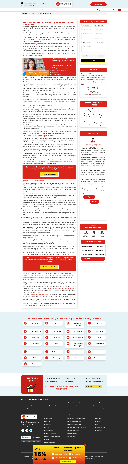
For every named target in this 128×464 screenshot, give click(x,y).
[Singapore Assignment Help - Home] (64, 4)
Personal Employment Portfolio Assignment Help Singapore (91, 120)
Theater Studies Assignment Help (91, 125)
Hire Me (94, 203)
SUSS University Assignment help (76, 418)
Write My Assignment (38, 73)
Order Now (98, 4)
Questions (63, 10)
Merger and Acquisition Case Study (92, 115)
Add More (101, 56)
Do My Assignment (28, 402)
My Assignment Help (50, 405)
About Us (47, 421)
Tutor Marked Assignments (74, 408)
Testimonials (48, 418)
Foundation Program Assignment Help (93, 123)
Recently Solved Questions (52, 436)
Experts (82, 10)
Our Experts (89, 199)
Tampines (98, 421)
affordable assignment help (53, 299)
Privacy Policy (49, 430)
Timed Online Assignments (74, 405)
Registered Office (50, 442)
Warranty (47, 427)
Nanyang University (72, 433)
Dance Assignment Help (89, 109)
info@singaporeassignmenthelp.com (35, 3)
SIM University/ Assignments (74, 424)
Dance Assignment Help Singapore (42, 13)
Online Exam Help (49, 408)
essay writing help (39, 44)
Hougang (98, 418)
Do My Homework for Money (52, 402)
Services (25, 10)
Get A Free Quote (49, 174)
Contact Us (48, 424)
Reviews (117, 10)
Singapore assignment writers (32, 278)
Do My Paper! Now (94, 387)
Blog (98, 10)
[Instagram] (26, 430)
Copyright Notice (71, 436)
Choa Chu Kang (100, 427)
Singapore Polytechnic (73, 430)
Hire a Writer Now (68, 462)
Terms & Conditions (50, 433)
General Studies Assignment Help (91, 117)
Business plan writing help (96, 402)
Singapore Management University (76, 427)
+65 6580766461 (28, 6)
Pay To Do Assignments (29, 405)
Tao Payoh (99, 430)
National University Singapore (75, 421)
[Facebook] (22, 430)
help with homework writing (40, 295)
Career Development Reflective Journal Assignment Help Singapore (93, 112)
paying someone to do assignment (62, 288)
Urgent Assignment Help (73, 402)
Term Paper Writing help (95, 405)
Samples (44, 10)
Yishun (97, 424)
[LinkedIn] (30, 430)
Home (8, 10)
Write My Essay (27, 408)
